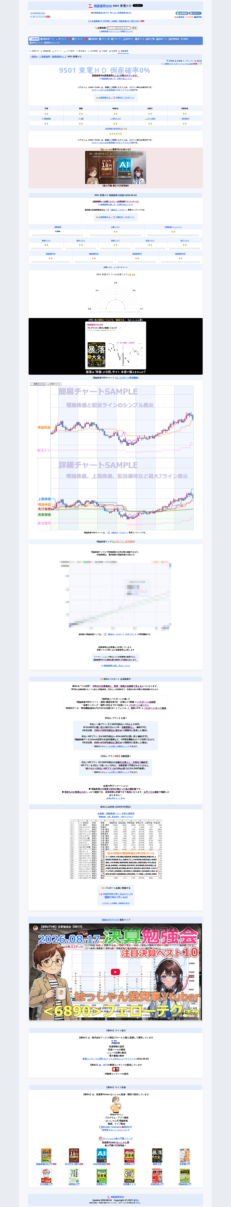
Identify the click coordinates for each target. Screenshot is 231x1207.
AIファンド (62, 39)
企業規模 (173, 227)
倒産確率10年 (180, 254)
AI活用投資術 (99, 1163)
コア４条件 (151, 118)
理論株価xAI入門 (44, 1163)
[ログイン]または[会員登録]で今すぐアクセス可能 (113, 90)
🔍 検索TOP (34, 51)
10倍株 (104, 51)
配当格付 (82, 51)
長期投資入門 (157, 1184)
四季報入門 (129, 1163)
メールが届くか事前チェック (117, 746)
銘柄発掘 (92, 39)
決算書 (179, 61)
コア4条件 (70, 51)
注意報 (114, 51)
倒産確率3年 (94, 254)
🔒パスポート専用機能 (127, 377)
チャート (58, 51)
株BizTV (128, 1126)
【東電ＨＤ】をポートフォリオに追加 (178, 64)
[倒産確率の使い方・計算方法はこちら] (115, 78)
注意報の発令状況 (114, 128)
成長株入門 (74, 1184)
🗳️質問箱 (198, 17)
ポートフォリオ (39, 16)
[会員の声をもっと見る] (115, 798)
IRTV (105, 1064)
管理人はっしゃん (53, 42)
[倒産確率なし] (59, 56)
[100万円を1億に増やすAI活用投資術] (131, 167)
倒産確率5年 (137, 254)
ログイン (196, 13)
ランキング (77, 39)
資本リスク (80, 240)
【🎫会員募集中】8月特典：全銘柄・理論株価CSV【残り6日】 (114, 21)
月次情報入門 (46, 1184)
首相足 (185, 39)
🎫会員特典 (179, 17)
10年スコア (116, 118)
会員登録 (183, 13)
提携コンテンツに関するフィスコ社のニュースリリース (109, 1058)
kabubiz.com (38, 13)
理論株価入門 (184, 1184)
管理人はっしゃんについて (117, 1129)
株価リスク (46, 240)
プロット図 (105, 39)
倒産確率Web (103, 6)
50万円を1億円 (72, 1163)
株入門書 (151, 39)
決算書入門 (184, 1163)
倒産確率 (124, 51)
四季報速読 (175, 39)
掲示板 (199, 61)
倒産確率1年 (50, 254)
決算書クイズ (129, 1184)
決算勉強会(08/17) (101, 12)
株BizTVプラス (110, 919)
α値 (81, 118)
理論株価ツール (48, 39)
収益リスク (150, 240)
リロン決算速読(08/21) (122, 12)
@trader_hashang (111, 1126)
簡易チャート (38, 384)
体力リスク (184, 240)
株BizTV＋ (130, 39)
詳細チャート (54, 384)
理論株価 (47, 51)
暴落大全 (157, 1163)
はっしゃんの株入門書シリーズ (118, 1138)
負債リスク (115, 240)
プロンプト (117, 39)
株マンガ (140, 39)
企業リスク (115, 227)
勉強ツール (163, 39)
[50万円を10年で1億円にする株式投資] (100, 167)
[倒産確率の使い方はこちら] (115, 665)
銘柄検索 (34, 39)
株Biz (34, 56)
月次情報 (94, 51)
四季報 (171, 61)
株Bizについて (37, 42)
